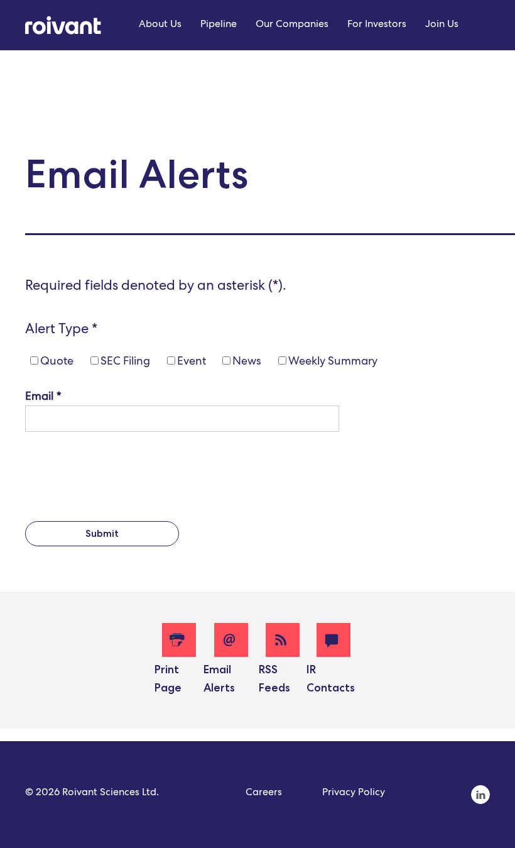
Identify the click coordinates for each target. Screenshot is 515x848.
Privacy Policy (353, 793)
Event (191, 362)
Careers (264, 793)
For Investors (376, 25)
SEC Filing (125, 362)
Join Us (441, 25)
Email (39, 397)
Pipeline (218, 25)
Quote (56, 362)
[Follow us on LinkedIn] (480, 803)
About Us (160, 25)
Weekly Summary (332, 362)
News (246, 362)
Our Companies (292, 25)
